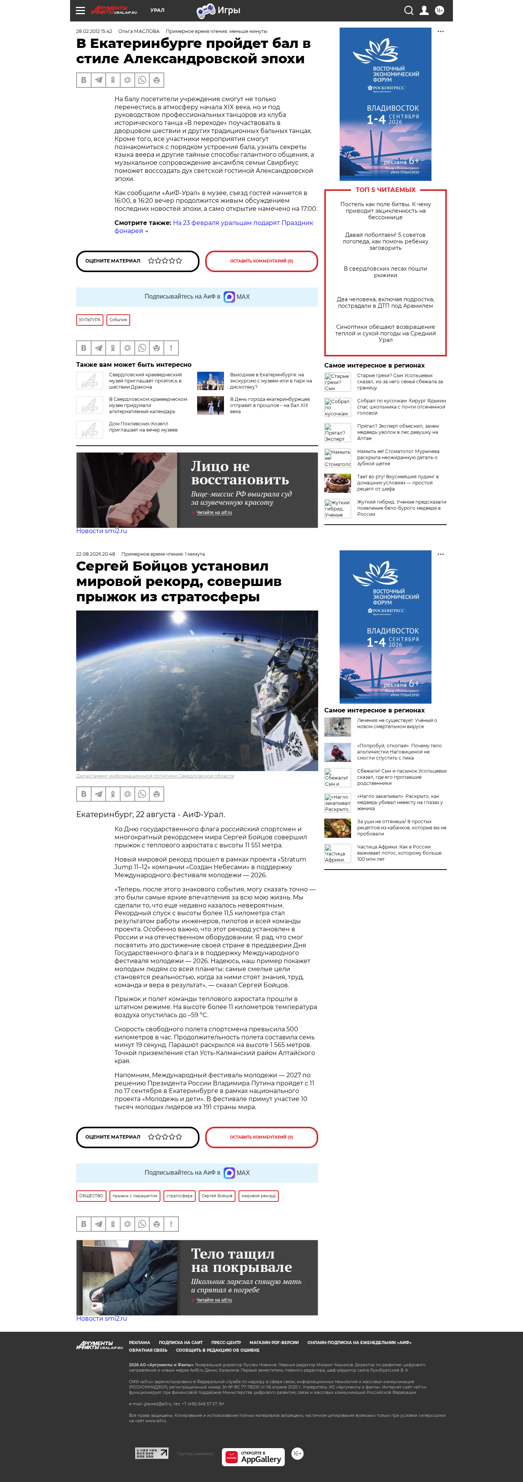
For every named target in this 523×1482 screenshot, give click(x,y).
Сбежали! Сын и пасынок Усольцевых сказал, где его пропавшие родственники (402, 777)
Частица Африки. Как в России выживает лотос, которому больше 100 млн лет (399, 853)
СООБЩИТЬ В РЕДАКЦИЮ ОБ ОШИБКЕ (218, 1350)
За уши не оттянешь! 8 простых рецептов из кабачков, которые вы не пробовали (401, 828)
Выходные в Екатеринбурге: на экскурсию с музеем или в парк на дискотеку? (271, 381)
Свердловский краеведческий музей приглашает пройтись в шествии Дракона (145, 381)
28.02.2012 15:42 (94, 31)
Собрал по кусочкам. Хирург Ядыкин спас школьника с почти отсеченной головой (401, 407)
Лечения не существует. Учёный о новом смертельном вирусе (397, 723)
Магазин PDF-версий (274, 1342)
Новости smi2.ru (101, 531)
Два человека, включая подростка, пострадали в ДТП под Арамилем (385, 302)
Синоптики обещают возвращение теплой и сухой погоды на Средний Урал (385, 333)
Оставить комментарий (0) (261, 261)
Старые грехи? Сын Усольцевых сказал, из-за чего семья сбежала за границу (400, 382)
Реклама (139, 1342)
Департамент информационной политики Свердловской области (155, 776)
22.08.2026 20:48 (95, 554)
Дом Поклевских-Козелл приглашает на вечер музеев (143, 427)
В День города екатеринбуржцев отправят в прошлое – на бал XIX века (270, 405)
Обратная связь (148, 1350)
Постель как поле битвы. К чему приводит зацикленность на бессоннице (385, 211)
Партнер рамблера (195, 1453)
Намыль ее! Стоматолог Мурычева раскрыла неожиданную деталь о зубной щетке (398, 457)
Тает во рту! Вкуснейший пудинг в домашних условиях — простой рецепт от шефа (398, 483)
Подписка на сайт (181, 1342)
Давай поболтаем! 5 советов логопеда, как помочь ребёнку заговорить (385, 241)
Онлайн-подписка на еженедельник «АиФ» (359, 1342)
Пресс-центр (226, 1342)
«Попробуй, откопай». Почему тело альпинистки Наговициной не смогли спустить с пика (399, 752)
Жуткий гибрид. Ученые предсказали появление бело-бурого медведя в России (401, 508)
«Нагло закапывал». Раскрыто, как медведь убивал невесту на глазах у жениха (400, 802)
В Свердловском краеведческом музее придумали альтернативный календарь (148, 405)
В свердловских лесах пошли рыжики (385, 272)
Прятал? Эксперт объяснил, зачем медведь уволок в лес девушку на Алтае (398, 432)
